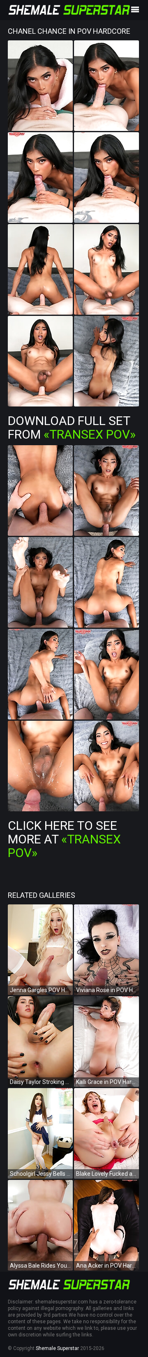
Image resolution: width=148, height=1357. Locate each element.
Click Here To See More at (64, 839)
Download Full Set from (72, 427)
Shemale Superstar (57, 1348)
